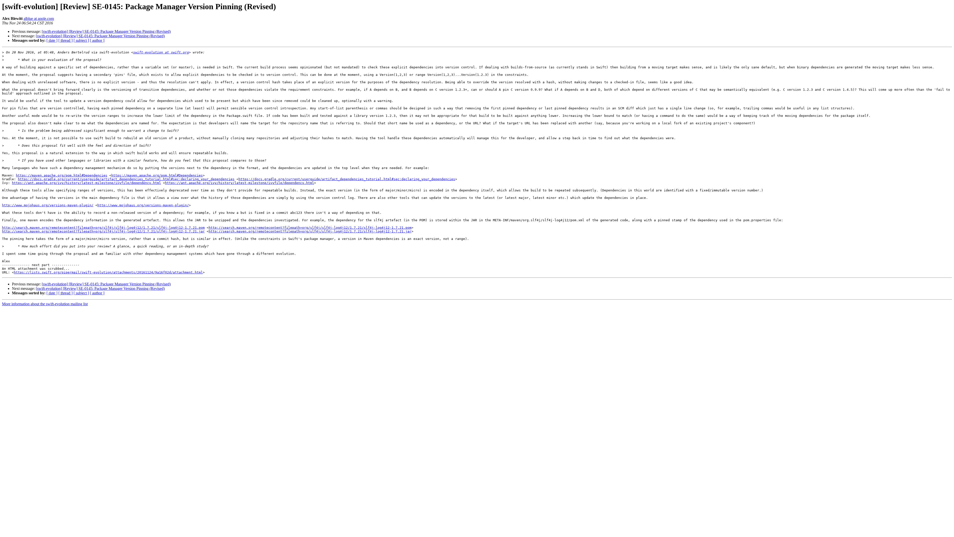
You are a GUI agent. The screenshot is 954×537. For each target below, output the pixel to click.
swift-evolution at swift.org (161, 52)
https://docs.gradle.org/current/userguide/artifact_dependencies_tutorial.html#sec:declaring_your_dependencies (126, 179)
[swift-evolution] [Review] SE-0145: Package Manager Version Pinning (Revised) (106, 31)
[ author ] (97, 40)
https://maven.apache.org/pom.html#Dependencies (61, 175)
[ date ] (51, 40)
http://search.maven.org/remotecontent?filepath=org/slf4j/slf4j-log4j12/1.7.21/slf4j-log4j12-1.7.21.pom (103, 227)
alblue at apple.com (39, 18)
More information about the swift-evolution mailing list (45, 304)
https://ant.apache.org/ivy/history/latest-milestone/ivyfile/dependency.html (86, 183)
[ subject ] (81, 40)
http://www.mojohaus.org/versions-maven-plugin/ (47, 205)
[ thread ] (65, 40)
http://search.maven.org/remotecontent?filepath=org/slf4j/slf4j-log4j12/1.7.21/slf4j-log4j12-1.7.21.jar (103, 231)
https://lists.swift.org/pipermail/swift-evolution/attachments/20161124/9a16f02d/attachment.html (108, 272)
